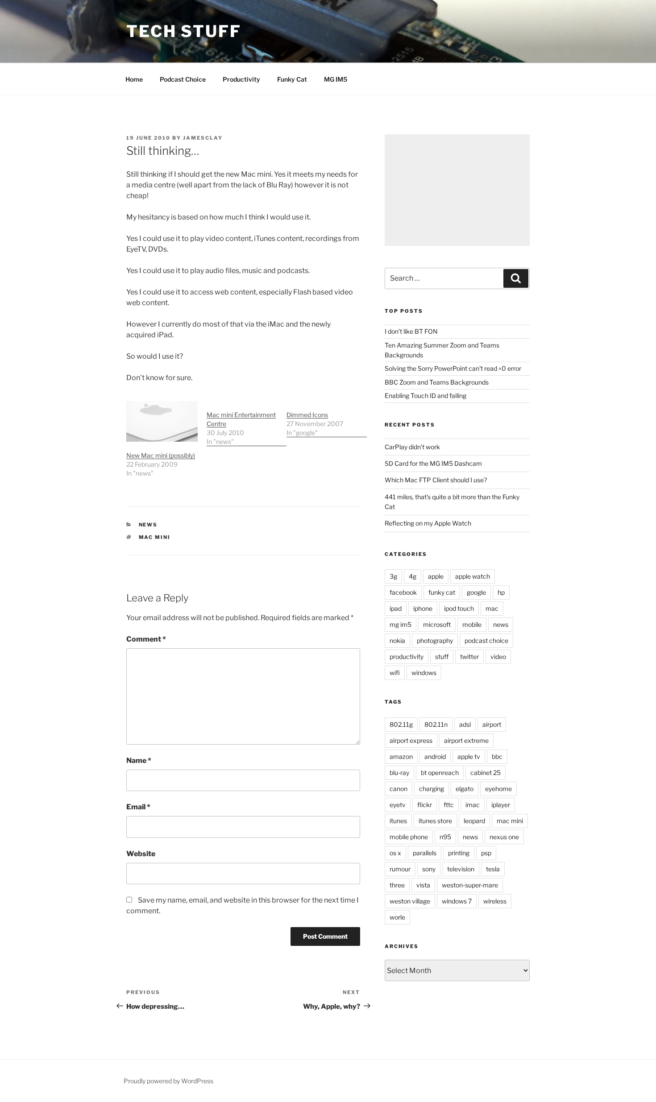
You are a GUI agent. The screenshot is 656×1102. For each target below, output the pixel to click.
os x (395, 853)
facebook (403, 592)
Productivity (241, 79)
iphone (422, 608)
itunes (398, 820)
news (148, 525)
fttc (449, 804)
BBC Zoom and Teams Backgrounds (437, 382)
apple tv (468, 756)
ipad (396, 608)
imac (472, 804)
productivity (406, 656)
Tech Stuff (183, 31)
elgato (464, 788)
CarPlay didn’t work (412, 447)
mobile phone (409, 837)
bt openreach (440, 772)
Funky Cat (292, 79)
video (498, 656)
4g (412, 576)
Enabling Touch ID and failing (425, 395)
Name (138, 760)
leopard (474, 820)
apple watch (472, 576)
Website (140, 853)
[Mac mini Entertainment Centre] (247, 423)
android (435, 756)
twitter (469, 656)
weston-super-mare (470, 885)
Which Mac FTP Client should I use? (436, 480)
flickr (424, 804)
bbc (497, 756)
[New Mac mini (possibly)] (162, 421)
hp (501, 592)
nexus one (504, 837)
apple (436, 576)
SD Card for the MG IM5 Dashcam (433, 463)
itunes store (435, 820)
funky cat (441, 592)
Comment (146, 639)
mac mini (155, 537)
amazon (401, 756)
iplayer (500, 804)
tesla (493, 869)
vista (423, 885)
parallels (424, 853)
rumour (400, 869)
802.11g (401, 724)
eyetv (398, 804)
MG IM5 (335, 79)
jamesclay (203, 138)
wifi (395, 672)
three (397, 885)
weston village (410, 901)
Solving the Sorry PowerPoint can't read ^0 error (453, 368)
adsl (465, 724)
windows (423, 672)
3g (393, 576)
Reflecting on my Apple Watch (428, 523)
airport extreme (466, 740)
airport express (411, 740)
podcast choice (486, 640)
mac (492, 608)
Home (134, 79)
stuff (441, 656)
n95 (445, 837)
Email (138, 807)
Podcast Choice (183, 79)
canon (398, 788)
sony (429, 869)
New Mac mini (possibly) (160, 455)
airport (491, 724)
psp (486, 853)
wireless (495, 901)
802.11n (436, 724)
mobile (472, 624)
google (476, 592)
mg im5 (400, 624)
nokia (397, 640)
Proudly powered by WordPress (168, 1081)
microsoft (437, 624)
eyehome (498, 788)
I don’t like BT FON (411, 331)
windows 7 (457, 901)
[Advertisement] (457, 190)
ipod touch (459, 608)
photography (435, 640)
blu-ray (399, 772)
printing (458, 853)
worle (397, 917)
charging (431, 788)
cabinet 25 (485, 772)
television (460, 869)
